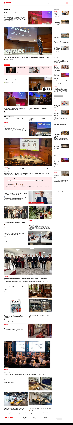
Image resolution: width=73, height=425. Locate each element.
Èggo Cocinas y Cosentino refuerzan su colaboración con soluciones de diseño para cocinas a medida (57, 69)
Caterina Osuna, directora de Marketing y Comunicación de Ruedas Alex (45, 68)
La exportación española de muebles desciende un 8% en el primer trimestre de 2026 (15, 287)
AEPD (20, 187)
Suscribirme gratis (40, 180)
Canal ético (35, 418)
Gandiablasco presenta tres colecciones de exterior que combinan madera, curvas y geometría (57, 37)
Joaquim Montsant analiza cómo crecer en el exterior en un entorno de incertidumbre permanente (14, 109)
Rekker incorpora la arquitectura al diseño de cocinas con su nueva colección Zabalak (57, 176)
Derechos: (11, 186)
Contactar (35, 417)
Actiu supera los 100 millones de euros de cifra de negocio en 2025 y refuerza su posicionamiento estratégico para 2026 (15, 409)
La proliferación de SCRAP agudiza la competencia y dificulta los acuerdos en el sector (14, 234)
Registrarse (24, 418)
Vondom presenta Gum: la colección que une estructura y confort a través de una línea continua (57, 24)
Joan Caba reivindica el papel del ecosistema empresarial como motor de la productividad (15, 80)
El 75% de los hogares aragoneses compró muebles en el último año (61, 30)
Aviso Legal (13, 184)
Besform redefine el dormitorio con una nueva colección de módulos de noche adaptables (56, 148)
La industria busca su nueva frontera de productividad (38, 108)
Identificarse (25, 417)
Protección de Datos (47, 418)
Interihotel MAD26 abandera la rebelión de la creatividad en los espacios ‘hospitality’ (24, 371)
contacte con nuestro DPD (39, 186)
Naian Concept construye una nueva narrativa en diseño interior (39, 316)
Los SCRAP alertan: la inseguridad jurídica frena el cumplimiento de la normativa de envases (25, 278)
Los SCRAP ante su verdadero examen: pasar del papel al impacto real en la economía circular (15, 194)
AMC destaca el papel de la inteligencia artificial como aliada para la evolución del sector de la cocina (57, 114)
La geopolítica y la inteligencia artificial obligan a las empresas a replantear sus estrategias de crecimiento (26, 169)
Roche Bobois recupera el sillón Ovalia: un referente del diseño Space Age (60, 57)
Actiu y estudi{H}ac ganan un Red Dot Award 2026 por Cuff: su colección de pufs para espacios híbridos (61, 155)
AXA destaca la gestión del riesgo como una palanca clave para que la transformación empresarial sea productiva (15, 13)
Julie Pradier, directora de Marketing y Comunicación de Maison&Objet (21, 68)
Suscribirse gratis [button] (61, 2)
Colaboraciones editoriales (46, 421)
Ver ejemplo (21, 178)
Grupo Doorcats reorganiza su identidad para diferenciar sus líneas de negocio (60, 188)
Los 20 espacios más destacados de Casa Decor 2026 (15, 326)
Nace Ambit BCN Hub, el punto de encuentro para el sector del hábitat (40, 409)
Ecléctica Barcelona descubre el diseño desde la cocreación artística (14, 223)
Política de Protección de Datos (19, 184)
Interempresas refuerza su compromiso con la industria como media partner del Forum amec (57, 15)
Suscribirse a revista (26, 421)
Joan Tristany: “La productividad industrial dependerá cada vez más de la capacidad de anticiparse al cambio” (16, 124)
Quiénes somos (35, 421)
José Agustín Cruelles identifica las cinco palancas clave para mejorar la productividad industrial (26, 57)
